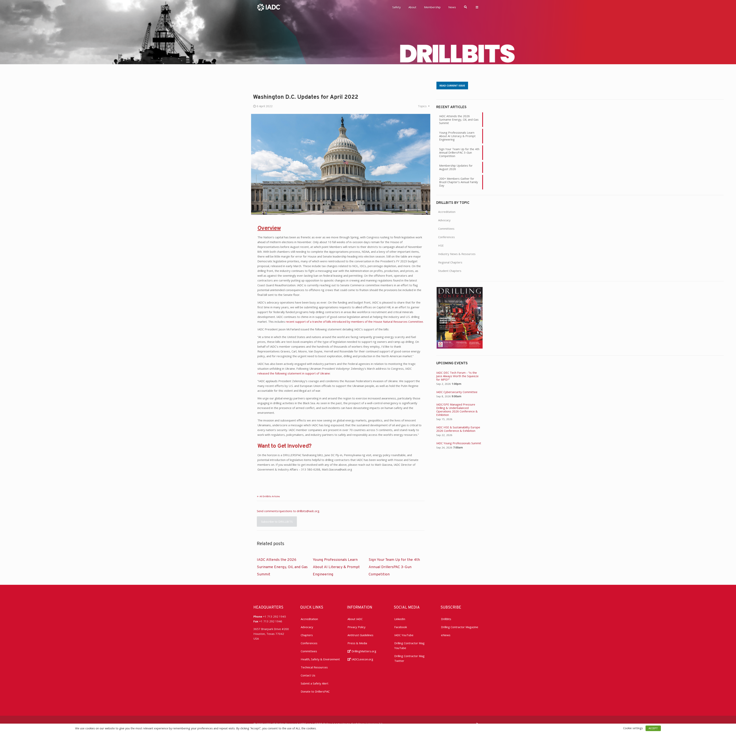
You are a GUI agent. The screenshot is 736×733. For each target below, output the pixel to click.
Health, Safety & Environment (320, 659)
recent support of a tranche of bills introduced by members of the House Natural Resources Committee (354, 321)
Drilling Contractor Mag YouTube (409, 645)
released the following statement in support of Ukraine (293, 373)
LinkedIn (399, 619)
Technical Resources (314, 667)
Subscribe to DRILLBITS (277, 521)
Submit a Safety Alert (314, 683)
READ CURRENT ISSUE (452, 85)
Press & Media (357, 643)
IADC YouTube (403, 635)
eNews (445, 635)
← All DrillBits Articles (268, 496)
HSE (441, 245)
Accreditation (446, 212)
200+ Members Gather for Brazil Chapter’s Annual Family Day (458, 182)
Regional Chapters (450, 262)
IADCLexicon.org (362, 659)
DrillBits (446, 619)
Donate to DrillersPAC (315, 691)
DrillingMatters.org (363, 651)
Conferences (446, 237)
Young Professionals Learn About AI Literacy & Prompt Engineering (336, 567)
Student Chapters (449, 271)
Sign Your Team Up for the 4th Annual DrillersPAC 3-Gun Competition (394, 567)
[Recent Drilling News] (460, 347)
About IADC (355, 619)
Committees (446, 228)
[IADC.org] (269, 7)
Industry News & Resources (457, 254)
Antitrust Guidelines (360, 635)
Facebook (400, 627)
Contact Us (308, 675)
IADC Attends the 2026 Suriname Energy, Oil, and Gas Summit (282, 567)
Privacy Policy (356, 627)
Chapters (307, 635)
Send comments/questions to (277, 511)
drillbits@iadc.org (308, 511)
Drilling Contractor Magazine (459, 627)
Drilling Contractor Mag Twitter (409, 658)
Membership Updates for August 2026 (456, 167)
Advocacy (444, 220)
